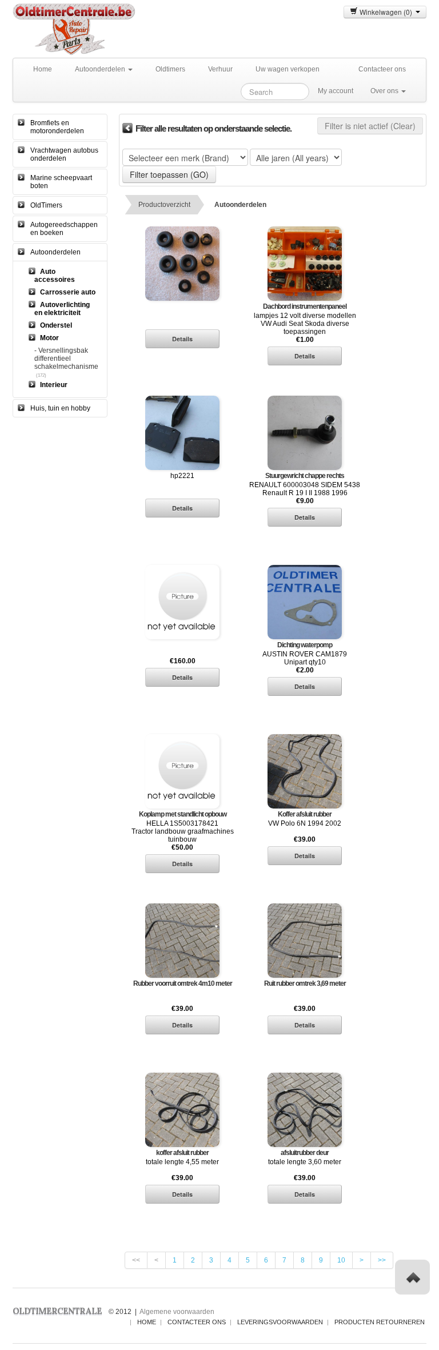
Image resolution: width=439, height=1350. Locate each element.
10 (341, 1260)
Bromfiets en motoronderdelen (57, 127)
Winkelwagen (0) (387, 12)
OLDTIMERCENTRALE (57, 1310)
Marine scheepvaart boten (61, 182)
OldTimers (46, 205)
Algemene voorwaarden (176, 1312)
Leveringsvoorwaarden (280, 1322)
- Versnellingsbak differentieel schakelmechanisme (66, 359)
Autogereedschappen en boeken (64, 229)
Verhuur (220, 69)
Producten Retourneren (379, 1322)
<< (136, 1260)
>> (382, 1260)
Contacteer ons (382, 69)
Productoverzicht (164, 205)
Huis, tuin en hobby (60, 408)
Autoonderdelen (101, 69)
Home (42, 69)
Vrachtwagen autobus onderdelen (64, 154)
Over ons (385, 91)
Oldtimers (170, 69)
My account (335, 91)
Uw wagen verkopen (288, 69)
